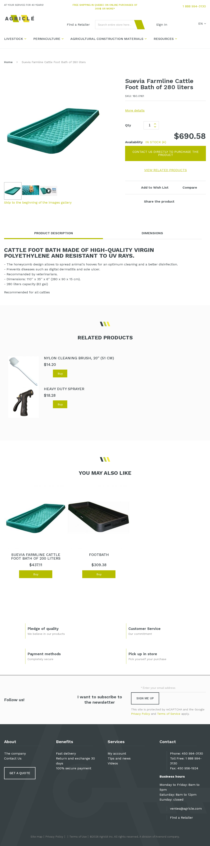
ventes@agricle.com (186, 808)
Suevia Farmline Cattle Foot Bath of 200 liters (35, 556)
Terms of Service (168, 713)
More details (135, 110)
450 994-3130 (192, 753)
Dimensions (152, 233)
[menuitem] (78, 24)
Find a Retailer (181, 817)
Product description (53, 233)
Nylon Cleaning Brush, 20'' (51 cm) (79, 358)
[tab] (53, 233)
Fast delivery (66, 753)
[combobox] (118, 24)
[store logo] (19, 19)
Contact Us (13, 758)
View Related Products (165, 170)
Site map (36, 836)
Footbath (99, 554)
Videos (113, 763)
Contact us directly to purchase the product (165, 153)
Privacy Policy (140, 713)
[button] (31, 191)
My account (117, 753)
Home (8, 62)
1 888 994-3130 (194, 6)
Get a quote (19, 773)
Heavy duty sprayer (64, 389)
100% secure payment (73, 768)
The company (15, 753)
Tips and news (119, 758)
